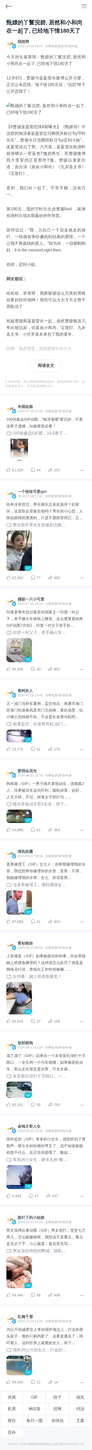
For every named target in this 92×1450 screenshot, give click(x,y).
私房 (12, 1409)
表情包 (57, 1420)
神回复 (34, 1409)
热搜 (12, 1397)
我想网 (23, 41)
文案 (80, 1420)
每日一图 (34, 1420)
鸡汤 (80, 1409)
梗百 (12, 1420)
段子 (57, 1397)
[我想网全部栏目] (87, 6)
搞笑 (80, 1397)
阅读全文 (46, 365)
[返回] (6, 7)
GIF (66, 46)
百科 (12, 1432)
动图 (41, 1444)
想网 (57, 1409)
